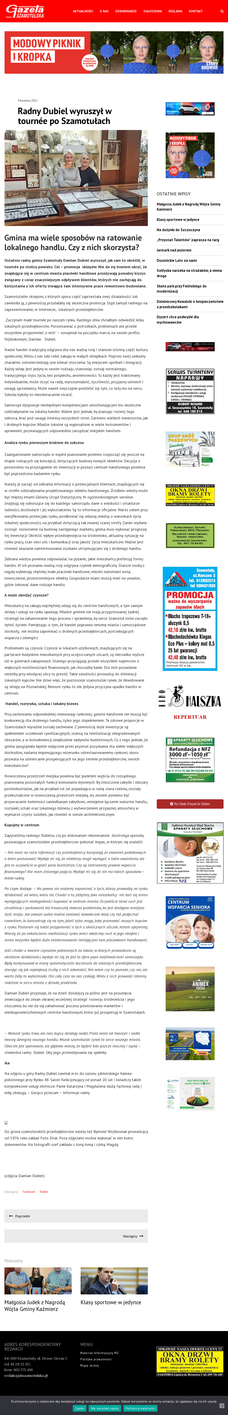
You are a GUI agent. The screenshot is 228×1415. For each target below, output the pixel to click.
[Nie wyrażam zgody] (222, 1406)
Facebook (29, 1192)
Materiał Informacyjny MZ (99, 1353)
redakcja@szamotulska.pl (26, 1375)
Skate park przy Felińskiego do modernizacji (182, 289)
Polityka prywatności (96, 1359)
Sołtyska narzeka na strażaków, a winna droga (189, 273)
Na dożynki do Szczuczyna (178, 229)
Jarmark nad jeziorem (174, 250)
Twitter (43, 1192)
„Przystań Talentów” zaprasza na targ (188, 239)
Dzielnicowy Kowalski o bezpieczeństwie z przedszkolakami (190, 304)
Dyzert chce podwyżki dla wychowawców (178, 319)
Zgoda (79, 1408)
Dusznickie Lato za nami (177, 260)
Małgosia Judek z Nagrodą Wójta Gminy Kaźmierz (188, 207)
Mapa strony (89, 1365)
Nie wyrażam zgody (105, 1408)
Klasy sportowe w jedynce (178, 219)
